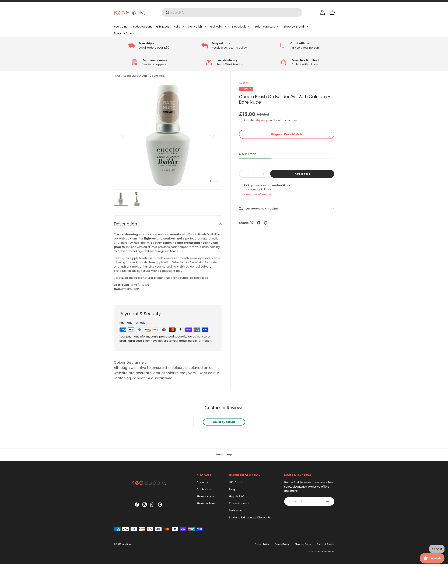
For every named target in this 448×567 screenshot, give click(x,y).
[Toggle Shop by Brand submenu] (306, 27)
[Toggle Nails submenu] (183, 27)
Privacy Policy (262, 544)
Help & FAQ (236, 496)
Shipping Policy (303, 544)
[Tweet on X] (251, 222)
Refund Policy (282, 544)
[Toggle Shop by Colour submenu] (137, 33)
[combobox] (232, 12)
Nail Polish (195, 27)
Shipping (261, 120)
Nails (177, 27)
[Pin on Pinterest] (265, 222)
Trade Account (141, 27)
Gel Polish (216, 27)
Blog (232, 489)
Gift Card (235, 482)
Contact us (204, 489)
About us (203, 482)
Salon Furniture (265, 27)
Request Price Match (286, 134)
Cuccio (243, 83)
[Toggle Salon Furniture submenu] (278, 27)
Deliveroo (235, 510)
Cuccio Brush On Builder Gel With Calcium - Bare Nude (144, 75)
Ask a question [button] (224, 422)
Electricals (239, 27)
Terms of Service (325, 544)
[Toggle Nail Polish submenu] (204, 27)
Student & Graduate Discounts (250, 517)
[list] (168, 135)
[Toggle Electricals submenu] (249, 27)
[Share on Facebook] (258, 222)
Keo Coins (120, 27)
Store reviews (206, 503)
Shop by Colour (124, 33)
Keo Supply (128, 544)
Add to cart (302, 174)
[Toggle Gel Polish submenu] (226, 27)
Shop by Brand (294, 27)
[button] (332, 12)
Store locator (206, 496)
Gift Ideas (162, 27)
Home (117, 75)
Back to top (224, 454)
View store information (258, 194)
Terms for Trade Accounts (320, 551)
